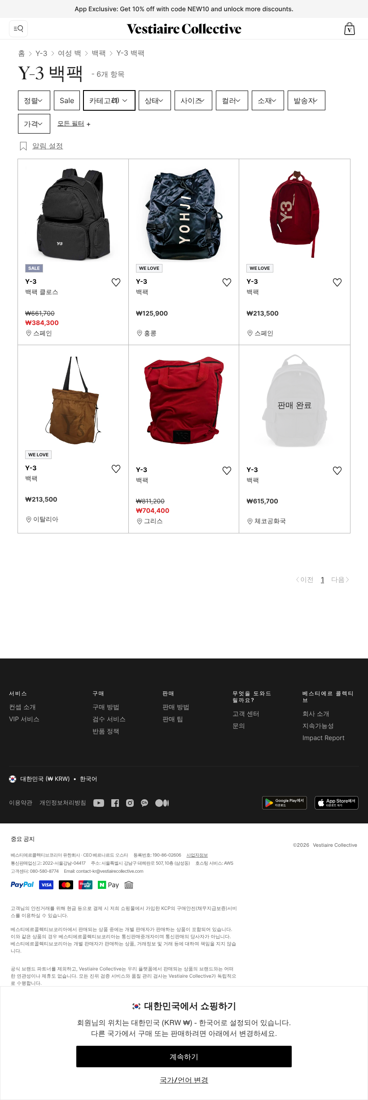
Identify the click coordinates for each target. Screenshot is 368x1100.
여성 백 (70, 52)
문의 (238, 726)
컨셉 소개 (22, 707)
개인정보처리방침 (62, 802)
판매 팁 (172, 719)
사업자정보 (197, 855)
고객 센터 (245, 714)
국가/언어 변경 (184, 1079)
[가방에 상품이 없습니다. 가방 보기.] (349, 28)
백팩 (99, 52)
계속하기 (184, 1056)
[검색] (18, 28)
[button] (349, 28)
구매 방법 (105, 707)
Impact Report (323, 738)
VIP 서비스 (24, 719)
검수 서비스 (109, 719)
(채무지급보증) (211, 908)
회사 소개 (315, 714)
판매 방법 (175, 707)
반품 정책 (105, 731)
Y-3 (41, 53)
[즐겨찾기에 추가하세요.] (116, 282)
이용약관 (20, 802)
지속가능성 (318, 726)
